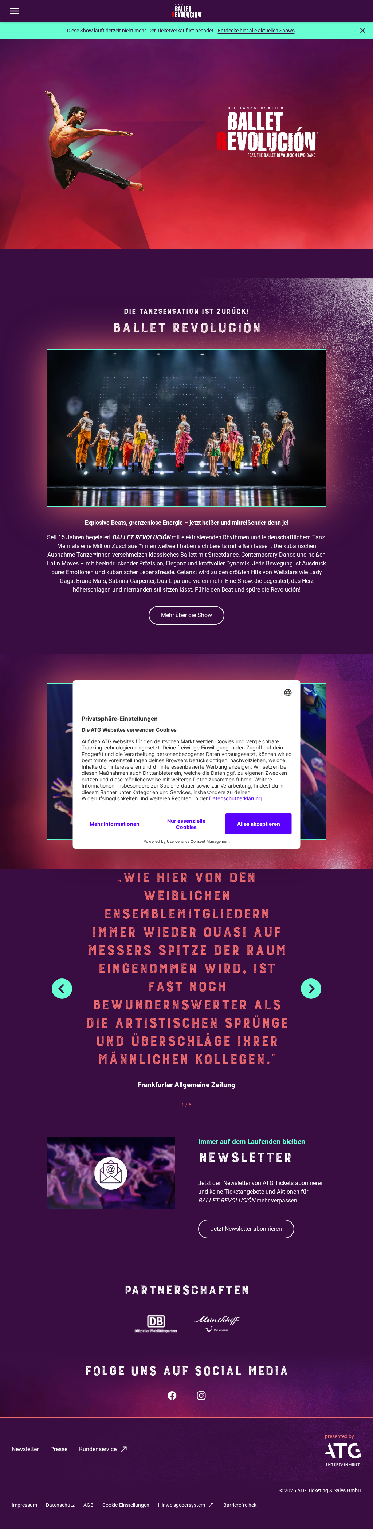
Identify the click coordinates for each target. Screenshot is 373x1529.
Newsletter (25, 1449)
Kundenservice (98, 1449)
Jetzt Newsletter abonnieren (246, 1228)
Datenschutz (60, 1505)
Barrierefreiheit (240, 1505)
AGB (88, 1505)
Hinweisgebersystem (181, 1505)
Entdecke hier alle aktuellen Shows (256, 30)
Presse (58, 1449)
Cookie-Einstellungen (125, 1505)
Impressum (24, 1505)
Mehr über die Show (186, 615)
